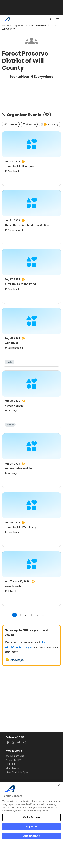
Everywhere (43, 76)
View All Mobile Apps (17, 772)
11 (48, 615)
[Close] (58, 785)
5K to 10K (11, 764)
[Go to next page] (55, 615)
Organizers (19, 25)
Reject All (31, 826)
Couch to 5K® (13, 760)
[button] (29, 124)
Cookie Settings (31, 817)
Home (5, 25)
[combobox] (11, 124)
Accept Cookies (31, 835)
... (43, 615)
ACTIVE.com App (15, 756)
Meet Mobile (13, 768)
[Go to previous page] (7, 615)
